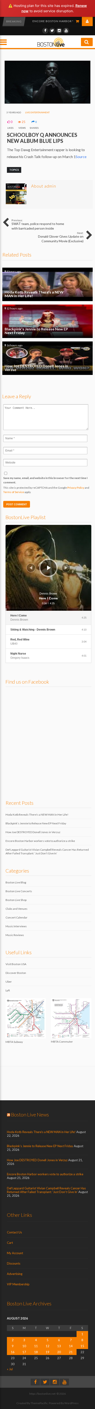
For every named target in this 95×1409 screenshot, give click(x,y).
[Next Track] (66, 568)
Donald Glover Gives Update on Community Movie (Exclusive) (60, 237)
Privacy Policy (75, 487)
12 (47, 1346)
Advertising (14, 1274)
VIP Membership (18, 1284)
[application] (48, 568)
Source (81, 156)
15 (82, 1346)
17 (24, 1352)
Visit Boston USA (16, 964)
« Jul (10, 1369)
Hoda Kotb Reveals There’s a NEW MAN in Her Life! (47, 284)
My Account (15, 1253)
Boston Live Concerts (19, 891)
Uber (9, 981)
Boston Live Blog (16, 882)
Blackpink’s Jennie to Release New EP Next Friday (47, 321)
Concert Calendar (16, 917)
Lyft (8, 990)
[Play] (49, 567)
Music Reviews (15, 935)
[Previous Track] (31, 568)
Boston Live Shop (16, 900)
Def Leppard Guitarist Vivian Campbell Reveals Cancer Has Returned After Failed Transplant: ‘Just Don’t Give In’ (47, 851)
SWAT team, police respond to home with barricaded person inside (38, 224)
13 (59, 1346)
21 (71, 1352)
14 (71, 1346)
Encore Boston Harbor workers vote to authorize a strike (40, 841)
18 (36, 1352)
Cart (10, 1242)
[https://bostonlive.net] (51, 46)
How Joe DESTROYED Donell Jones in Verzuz (47, 358)
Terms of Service (13, 492)
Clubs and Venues (16, 908)
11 (36, 1346)
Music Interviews (16, 926)
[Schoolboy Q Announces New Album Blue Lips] (47, 102)
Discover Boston (16, 973)
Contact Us (14, 1232)
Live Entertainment (37, 112)
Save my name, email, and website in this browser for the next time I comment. (45, 480)
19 (47, 1352)
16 (13, 1352)
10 (24, 1346)
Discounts (13, 1263)
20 (59, 1352)
